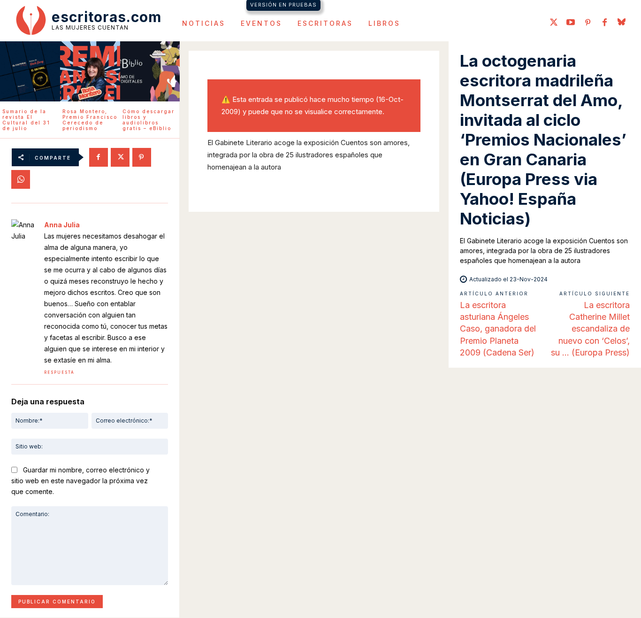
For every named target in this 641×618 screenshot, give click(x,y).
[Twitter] (553, 23)
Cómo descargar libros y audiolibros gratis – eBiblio (148, 119)
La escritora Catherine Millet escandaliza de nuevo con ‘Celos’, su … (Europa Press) (590, 328)
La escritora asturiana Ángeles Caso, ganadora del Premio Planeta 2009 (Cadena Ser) (498, 328)
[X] (120, 157)
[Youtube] (570, 23)
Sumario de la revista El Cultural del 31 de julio (26, 119)
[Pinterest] (587, 23)
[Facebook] (604, 23)
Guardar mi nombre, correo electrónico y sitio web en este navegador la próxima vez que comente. (80, 480)
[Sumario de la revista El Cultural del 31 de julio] (30, 71)
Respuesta (59, 372)
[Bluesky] (621, 23)
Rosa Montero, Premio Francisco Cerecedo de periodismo (89, 119)
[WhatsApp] (20, 179)
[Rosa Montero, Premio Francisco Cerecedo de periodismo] (90, 71)
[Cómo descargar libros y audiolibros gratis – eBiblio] (150, 71)
